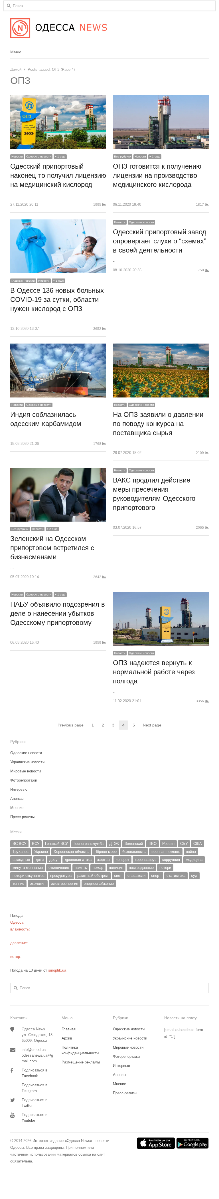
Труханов (21, 851)
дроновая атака (78, 859)
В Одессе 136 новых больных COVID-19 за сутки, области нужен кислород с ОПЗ (57, 299)
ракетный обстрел (92, 875)
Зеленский (134, 843)
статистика (176, 875)
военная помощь (165, 851)
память (81, 867)
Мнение (16, 808)
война (191, 851)
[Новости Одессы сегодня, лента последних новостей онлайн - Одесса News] (109, 28)
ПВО (153, 843)
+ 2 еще (52, 528)
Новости (17, 156)
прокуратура (61, 875)
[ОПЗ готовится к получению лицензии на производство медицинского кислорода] (161, 98)
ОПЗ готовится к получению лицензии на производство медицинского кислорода (157, 175)
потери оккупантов (28, 875)
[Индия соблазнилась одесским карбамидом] (58, 347)
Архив (67, 1038)
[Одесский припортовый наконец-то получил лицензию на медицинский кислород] (58, 98)
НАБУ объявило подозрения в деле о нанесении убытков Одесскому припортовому (57, 613)
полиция (116, 867)
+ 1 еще (60, 156)
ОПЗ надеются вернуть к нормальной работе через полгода (154, 672)
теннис (18, 883)
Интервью (18, 789)
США (197, 843)
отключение (58, 867)
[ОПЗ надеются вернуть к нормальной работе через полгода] (161, 595)
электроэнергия (64, 883)
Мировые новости (25, 771)
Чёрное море (105, 851)
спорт (156, 875)
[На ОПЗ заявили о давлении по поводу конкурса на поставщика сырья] (161, 347)
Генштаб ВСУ (56, 843)
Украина (41, 851)
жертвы (103, 859)
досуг (54, 859)
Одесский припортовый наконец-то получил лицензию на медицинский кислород (58, 175)
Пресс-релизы (22, 817)
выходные (21, 859)
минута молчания (28, 867)
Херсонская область (71, 851)
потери (165, 867)
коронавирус (146, 859)
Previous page (71, 725)
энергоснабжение (99, 883)
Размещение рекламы (81, 1062)
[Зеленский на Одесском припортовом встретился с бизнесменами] (58, 471)
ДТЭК (114, 843)
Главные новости (23, 280)
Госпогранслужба (89, 843)
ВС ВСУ (19, 843)
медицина (194, 859)
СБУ (184, 843)
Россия (168, 843)
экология (37, 883)
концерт (122, 859)
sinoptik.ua (57, 970)
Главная (69, 1029)
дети (40, 859)
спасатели (136, 875)
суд (194, 875)
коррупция (171, 859)
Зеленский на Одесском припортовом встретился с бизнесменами (52, 548)
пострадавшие (141, 867)
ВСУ (35, 843)
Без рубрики (122, 156)
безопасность (134, 851)
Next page (152, 725)
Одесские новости (38, 156)
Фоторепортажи (23, 780)
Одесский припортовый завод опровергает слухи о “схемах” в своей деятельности (159, 241)
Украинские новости (27, 762)
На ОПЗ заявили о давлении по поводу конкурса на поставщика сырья (158, 424)
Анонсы (16, 798)
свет (118, 875)
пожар (98, 867)
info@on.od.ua (34, 1049)
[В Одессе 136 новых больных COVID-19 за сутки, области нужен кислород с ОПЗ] (58, 223)
